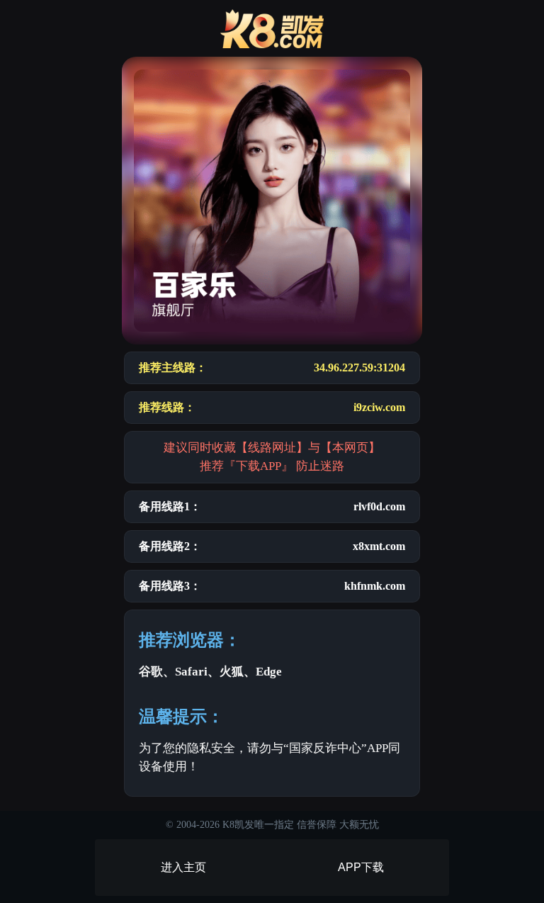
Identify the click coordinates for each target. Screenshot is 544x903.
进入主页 (183, 867)
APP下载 (361, 867)
